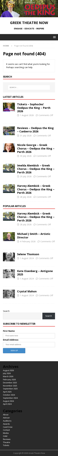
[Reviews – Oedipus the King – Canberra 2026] (9, 130)
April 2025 (7, 391)
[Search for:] (29, 87)
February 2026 (9, 379)
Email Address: (11, 339)
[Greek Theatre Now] (29, 15)
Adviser (6, 417)
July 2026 (7, 373)
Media (6, 433)
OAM (5, 436)
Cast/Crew (7, 427)
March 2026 (8, 376)
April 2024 (7, 404)
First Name (9, 331)
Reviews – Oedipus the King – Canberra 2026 (35, 129)
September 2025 (10, 388)
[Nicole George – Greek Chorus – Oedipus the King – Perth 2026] (9, 147)
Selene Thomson (28, 254)
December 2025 (10, 382)
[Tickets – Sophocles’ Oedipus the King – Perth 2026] (9, 107)
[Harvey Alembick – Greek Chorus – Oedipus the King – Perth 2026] (9, 188)
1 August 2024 (27, 258)
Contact (6, 430)
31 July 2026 (26, 135)
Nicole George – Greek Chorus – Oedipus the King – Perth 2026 (35, 148)
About (5, 414)
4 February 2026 (28, 241)
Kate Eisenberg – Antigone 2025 (35, 272)
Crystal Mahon (27, 291)
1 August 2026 (27, 115)
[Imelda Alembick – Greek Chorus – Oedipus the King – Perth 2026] (9, 168)
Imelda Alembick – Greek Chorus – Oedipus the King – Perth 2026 (35, 169)
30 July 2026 (26, 156)
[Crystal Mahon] (9, 294)
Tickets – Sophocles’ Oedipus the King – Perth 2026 (33, 107)
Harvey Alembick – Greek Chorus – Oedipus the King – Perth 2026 (35, 189)
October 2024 (9, 394)
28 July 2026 (26, 196)
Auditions (7, 420)
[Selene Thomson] (9, 257)
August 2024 (8, 401)
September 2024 (10, 398)
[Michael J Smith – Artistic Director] (9, 236)
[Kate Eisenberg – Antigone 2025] (9, 273)
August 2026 (8, 370)
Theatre (6, 442)
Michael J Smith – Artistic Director (33, 235)
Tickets (6, 445)
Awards (6, 424)
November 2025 (10, 385)
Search (6, 311)
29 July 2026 (26, 176)
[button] (54, 37)
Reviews (7, 439)
